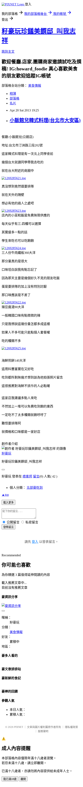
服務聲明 (43, 731)
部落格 (14, 98)
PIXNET (18, 726)
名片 (13, 103)
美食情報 (34, 85)
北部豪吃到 (35, 487)
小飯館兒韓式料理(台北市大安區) (45, 120)
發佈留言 (8, 527)
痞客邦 (27, 476)
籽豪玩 (6, 453)
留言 (36, 476)
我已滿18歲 (10, 779)
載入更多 (8, 502)
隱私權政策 (71, 726)
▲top (5, 494)
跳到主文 (8, 51)
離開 (23, 779)
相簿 (13, 93)
